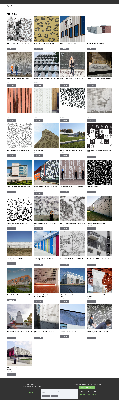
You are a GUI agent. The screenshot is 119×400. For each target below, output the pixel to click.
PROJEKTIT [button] (77, 6)
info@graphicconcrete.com (32, 388)
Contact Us (32, 392)
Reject (54, 396)
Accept (46, 396)
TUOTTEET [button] (69, 6)
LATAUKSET (102, 6)
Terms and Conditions (82, 394)
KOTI (63, 6)
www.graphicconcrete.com (32, 389)
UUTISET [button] (85, 6)
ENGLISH (110, 6)
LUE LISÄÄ (11, 49)
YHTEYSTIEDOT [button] (93, 6)
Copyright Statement (92, 394)
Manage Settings (66, 396)
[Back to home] (13, 6)
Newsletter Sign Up (87, 387)
